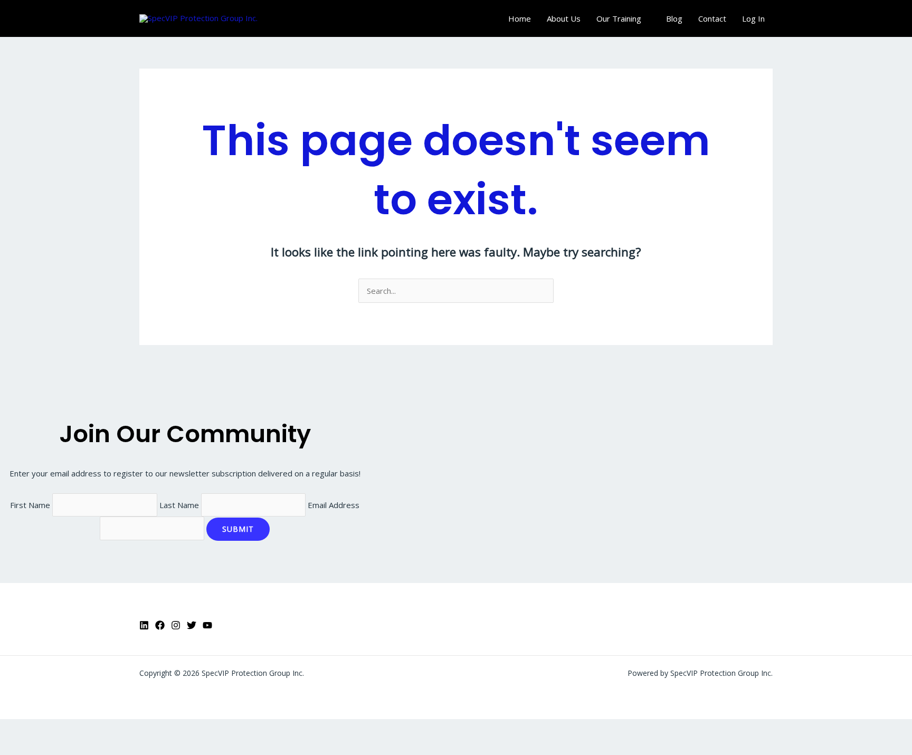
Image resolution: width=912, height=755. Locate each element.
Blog (674, 18)
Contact (712, 18)
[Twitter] (191, 625)
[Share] (83, 729)
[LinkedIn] (144, 625)
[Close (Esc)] (117, 729)
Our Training (618, 18)
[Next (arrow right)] (49, 747)
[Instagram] (175, 625)
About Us (564, 18)
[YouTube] (207, 625)
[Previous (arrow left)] (16, 747)
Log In (753, 18)
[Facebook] (160, 625)
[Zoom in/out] (16, 729)
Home (519, 18)
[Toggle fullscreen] (49, 729)
